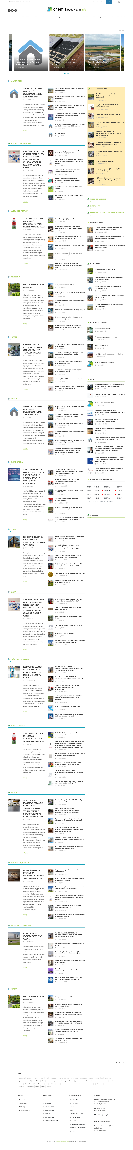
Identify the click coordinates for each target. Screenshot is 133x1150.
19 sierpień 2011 (101, 356)
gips (46, 1083)
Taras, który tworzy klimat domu (64, 285)
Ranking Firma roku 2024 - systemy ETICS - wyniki (110, 394)
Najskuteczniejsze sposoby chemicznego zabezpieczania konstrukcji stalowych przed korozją (68, 228)
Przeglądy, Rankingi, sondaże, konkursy (107, 213)
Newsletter (96, 2)
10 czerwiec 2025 (103, 109)
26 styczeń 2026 (61, 948)
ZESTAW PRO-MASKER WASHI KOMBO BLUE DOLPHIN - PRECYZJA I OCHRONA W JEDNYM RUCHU (32, 672)
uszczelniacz (36, 1081)
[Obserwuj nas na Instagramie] (15, 10)
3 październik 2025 (102, 424)
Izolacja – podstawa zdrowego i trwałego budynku (70, 309)
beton (25, 1083)
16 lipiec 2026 (61, 455)
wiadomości (21, 1078)
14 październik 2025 (62, 248)
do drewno (21, 1086)
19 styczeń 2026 (61, 850)
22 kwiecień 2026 (62, 174)
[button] (64, 73)
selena (58, 1083)
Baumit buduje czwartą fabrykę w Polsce (32, 936)
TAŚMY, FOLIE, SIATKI (19, 659)
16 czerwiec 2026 (62, 568)
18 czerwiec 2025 (102, 232)
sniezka (111, 1081)
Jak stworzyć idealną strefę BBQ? (105, 269)
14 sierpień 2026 (61, 348)
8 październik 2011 (102, 339)
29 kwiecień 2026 (62, 155)
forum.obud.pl (49, 1103)
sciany (42, 1081)
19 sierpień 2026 (101, 272)
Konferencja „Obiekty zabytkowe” (65, 633)
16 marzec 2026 (61, 475)
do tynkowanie (29, 1086)
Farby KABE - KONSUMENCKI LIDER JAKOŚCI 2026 (70, 573)
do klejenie (52, 1083)
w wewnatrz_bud (103, 1081)
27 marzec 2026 (102, 173)
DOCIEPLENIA (16, 399)
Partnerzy (22, 1107)
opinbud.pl (48, 1114)
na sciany (66, 1078)
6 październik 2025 (62, 503)
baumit (95, 1081)
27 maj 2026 (60, 628)
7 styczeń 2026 (61, 232)
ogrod (90, 1083)
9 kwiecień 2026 (101, 442)
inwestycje (59, 1081)
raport (101, 1083)
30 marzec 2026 (61, 804)
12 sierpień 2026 (61, 92)
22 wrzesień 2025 (62, 259)
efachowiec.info (49, 1107)
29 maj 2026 (60, 612)
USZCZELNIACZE (17, 726)
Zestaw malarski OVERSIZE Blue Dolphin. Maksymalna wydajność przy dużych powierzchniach (67, 481)
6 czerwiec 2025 (61, 749)
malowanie (70, 1081)
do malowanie (74, 1078)
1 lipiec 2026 (60, 1034)
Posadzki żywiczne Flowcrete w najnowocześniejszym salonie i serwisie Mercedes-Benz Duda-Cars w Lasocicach (67, 810)
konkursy (52, 1081)
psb (97, 1083)
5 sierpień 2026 (61, 296)
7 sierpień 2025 (102, 147)
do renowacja (108, 1083)
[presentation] (120, 31)
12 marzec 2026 (61, 814)
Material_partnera (39, 1083)
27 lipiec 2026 (61, 381)
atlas (47, 1081)
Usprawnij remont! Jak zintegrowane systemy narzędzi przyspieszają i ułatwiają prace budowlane (68, 255)
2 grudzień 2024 (61, 766)
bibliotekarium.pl (49, 1117)
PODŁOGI (14, 793)
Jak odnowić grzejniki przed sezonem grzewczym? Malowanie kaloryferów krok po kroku (68, 265)
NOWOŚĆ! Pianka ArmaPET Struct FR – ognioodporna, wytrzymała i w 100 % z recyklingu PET (69, 772)
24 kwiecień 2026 (62, 165)
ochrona (35, 1078)
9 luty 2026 (60, 191)
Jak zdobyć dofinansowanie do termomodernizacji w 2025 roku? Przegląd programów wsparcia (108, 133)
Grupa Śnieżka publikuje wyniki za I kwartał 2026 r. (70, 625)
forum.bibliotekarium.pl (51, 1121)
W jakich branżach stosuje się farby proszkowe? (69, 245)
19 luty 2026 (60, 823)
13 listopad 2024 (61, 777)
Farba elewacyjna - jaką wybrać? (64, 219)
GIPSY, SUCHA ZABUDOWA (21, 926)
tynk (76, 1081)
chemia (61, 1078)
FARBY (13, 592)
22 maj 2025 (100, 241)
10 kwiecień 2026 (62, 182)
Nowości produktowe (20, 144)
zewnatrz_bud (83, 1078)
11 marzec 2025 (101, 397)
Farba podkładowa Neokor (103, 328)
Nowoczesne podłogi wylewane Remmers (108, 114)
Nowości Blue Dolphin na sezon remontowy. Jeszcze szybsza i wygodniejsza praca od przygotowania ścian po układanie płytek (33, 159)
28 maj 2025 (100, 250)
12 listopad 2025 (61, 199)
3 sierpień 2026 (61, 365)
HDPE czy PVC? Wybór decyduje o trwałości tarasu (70, 379)
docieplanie (107, 1078)
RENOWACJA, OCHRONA (20, 863)
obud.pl (47, 1100)
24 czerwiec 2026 (62, 1042)
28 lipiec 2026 (61, 101)
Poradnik (14, 337)
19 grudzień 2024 (62, 982)
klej (102, 1078)
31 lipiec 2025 (61, 522)
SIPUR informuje (60, 133)
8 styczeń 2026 (61, 221)
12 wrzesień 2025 (62, 270)
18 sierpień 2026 (101, 282)
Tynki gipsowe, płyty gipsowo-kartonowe (107, 337)
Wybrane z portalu (19, 211)
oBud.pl (109, 2)
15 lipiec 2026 (61, 330)
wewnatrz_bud (53, 1078)
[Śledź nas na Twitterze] (12, 10)
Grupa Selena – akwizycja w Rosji (104, 362)
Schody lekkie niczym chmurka (105, 161)
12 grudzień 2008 (102, 331)
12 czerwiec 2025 (103, 117)
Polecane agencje (98, 199)
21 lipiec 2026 (61, 321)
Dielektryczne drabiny (101, 345)
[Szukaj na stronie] (20, 10)
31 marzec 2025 (61, 758)
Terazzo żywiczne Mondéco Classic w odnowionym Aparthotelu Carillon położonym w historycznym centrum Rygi (69, 829)
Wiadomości (16, 81)
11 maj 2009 (100, 365)
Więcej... (25, 130)
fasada (81, 1081)
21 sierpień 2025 (102, 127)
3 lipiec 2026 (60, 136)
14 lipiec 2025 (61, 965)
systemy (37, 1086)
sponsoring (71, 1083)
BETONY (13, 989)
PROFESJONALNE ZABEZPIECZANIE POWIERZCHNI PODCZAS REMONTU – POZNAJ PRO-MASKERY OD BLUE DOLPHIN (69, 471)
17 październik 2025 (62, 956)
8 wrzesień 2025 (61, 737)
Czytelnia (15, 277)
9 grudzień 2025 (61, 241)
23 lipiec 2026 (61, 120)
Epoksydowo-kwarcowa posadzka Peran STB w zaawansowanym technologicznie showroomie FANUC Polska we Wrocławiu (33, 808)
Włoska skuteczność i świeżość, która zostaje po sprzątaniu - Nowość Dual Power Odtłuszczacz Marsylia (69, 161)
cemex (43, 1086)
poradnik (28, 1081)
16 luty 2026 (60, 681)
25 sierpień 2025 (102, 163)
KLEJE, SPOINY (16, 462)
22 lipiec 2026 (61, 128)
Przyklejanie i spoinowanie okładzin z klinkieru (109, 354)
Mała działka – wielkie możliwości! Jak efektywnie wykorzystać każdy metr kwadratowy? (107, 95)
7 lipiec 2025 (100, 453)
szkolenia (64, 1083)
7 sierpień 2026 (61, 357)
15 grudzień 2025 (62, 486)
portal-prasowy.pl (50, 1110)
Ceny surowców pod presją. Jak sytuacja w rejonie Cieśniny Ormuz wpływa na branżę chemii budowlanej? (70, 115)
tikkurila (31, 1083)
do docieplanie (88, 1081)
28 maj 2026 (60, 620)
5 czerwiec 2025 (102, 100)
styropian (78, 1083)
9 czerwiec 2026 (61, 585)
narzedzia (85, 1083)
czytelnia (29, 1078)
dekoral (20, 1083)
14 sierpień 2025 (61, 718)
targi (65, 1081)
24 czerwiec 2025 (62, 973)
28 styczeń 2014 (101, 348)
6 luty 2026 (60, 842)
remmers (48, 1086)
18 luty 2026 (60, 833)
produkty (41, 1078)
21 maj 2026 (60, 636)
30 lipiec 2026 (61, 305)
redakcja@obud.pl (119, 2)
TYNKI (13, 529)
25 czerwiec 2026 (62, 560)
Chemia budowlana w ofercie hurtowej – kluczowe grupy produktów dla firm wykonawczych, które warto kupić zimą (109, 459)
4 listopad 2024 (61, 785)
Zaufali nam (95, 206)
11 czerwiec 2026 (62, 575)
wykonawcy (21, 1081)
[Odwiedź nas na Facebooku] (9, 10)
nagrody (91, 1078)
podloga (97, 1078)
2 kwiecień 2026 (61, 910)
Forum (102, 2)
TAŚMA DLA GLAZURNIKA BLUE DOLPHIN (67, 707)
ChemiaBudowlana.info (62, 1141)
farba (46, 1078)
